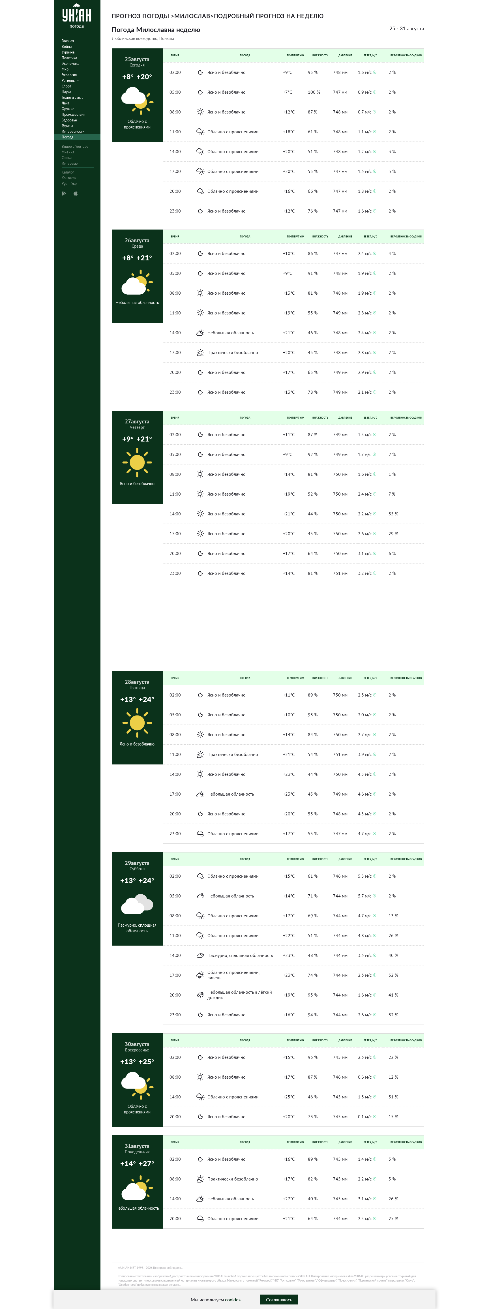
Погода (67, 137)
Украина (68, 52)
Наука (66, 91)
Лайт (65, 103)
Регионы (69, 80)
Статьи (67, 157)
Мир (65, 69)
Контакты (69, 177)
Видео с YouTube (75, 146)
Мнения (68, 152)
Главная (68, 40)
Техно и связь (72, 97)
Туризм (67, 125)
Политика (69, 57)
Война (67, 46)
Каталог (68, 172)
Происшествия (73, 114)
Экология (69, 74)
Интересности (73, 131)
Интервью (70, 163)
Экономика (70, 63)
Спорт (66, 86)
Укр (74, 183)
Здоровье (69, 120)
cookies (233, 1299)
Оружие (68, 108)
